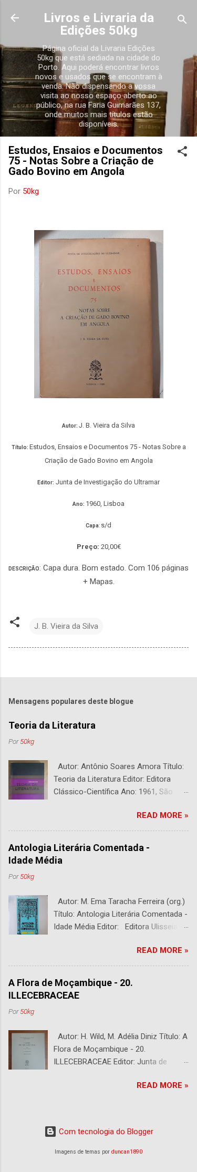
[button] (182, 153)
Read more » (163, 815)
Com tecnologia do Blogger (105, 1131)
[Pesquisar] (182, 21)
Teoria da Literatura (52, 725)
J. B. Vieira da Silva (66, 626)
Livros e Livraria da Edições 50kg (99, 24)
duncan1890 (126, 1151)
